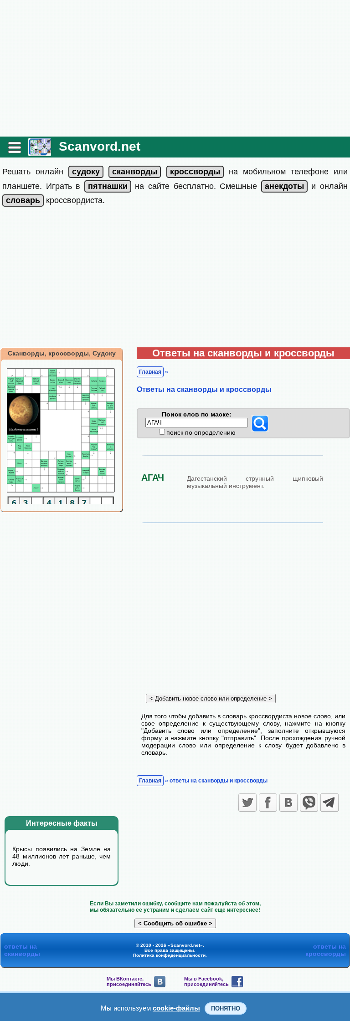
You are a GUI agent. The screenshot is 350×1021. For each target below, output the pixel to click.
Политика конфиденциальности (169, 955)
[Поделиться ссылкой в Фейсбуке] (268, 802)
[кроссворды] (195, 171)
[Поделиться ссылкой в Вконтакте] (288, 802)
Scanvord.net (99, 146)
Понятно (225, 1008)
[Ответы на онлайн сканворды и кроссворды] (39, 153)
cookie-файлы (176, 1008)
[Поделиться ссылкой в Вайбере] (309, 802)
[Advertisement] (175, 68)
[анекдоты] (284, 186)
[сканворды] (134, 171)
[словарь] (23, 200)
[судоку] (85, 171)
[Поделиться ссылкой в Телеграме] (329, 802)
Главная (150, 372)
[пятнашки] (107, 186)
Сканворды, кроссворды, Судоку (62, 353)
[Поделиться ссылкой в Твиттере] (247, 802)
